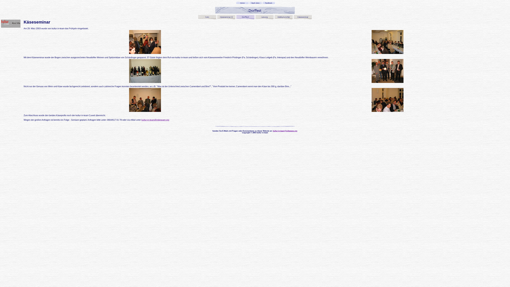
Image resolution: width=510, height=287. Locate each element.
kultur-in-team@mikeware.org (155, 120)
